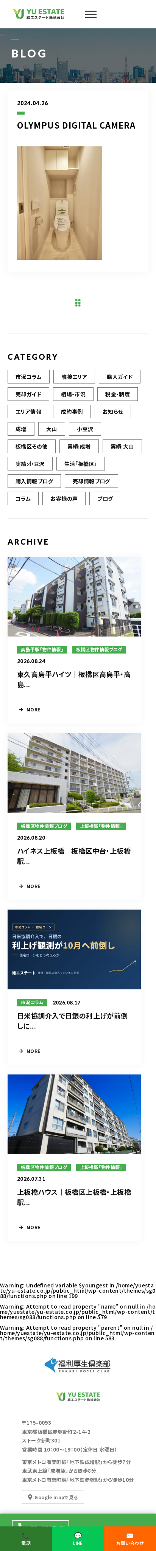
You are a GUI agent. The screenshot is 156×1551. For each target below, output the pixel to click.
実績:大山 (122, 446)
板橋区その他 (32, 446)
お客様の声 (64, 498)
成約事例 (72, 411)
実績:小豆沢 (30, 463)
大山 (51, 429)
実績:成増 (79, 446)
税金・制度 (117, 394)
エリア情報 (28, 411)
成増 (21, 429)
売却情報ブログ (91, 481)
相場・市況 (73, 394)
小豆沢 (85, 429)
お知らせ (113, 411)
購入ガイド (120, 376)
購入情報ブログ (34, 481)
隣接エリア (74, 376)
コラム (23, 498)
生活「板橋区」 (80, 463)
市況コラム (29, 376)
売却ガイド (28, 394)
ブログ (105, 498)
